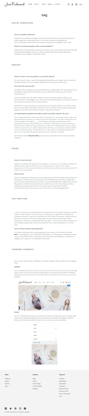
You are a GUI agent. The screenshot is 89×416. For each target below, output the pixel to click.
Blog (34, 378)
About (35, 381)
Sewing (35, 388)
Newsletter (62, 381)
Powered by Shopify (23, 412)
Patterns (8, 378)
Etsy (6, 386)
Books (7, 381)
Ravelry (7, 383)
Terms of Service (64, 394)
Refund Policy (63, 388)
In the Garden (37, 386)
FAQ (60, 396)
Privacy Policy (63, 391)
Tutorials (62, 386)
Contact (61, 378)
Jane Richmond (13, 412)
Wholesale (62, 383)
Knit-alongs (37, 383)
